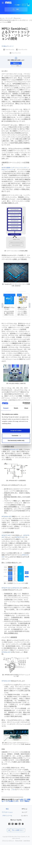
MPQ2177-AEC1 (6, 535)
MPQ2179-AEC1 (20, 537)
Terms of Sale (18, 840)
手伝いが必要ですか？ (18, 830)
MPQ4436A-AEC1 (7, 516)
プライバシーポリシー (8, 840)
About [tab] (26, 408)
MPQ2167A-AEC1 (17, 588)
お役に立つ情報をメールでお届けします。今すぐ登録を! (16, 800)
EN (15, 4)
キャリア (24, 812)
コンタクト (24, 815)
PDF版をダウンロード (8, 46)
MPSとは (24, 809)
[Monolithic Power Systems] (8, 3)
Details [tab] (16, 408)
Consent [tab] (5, 408)
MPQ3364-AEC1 (6, 652)
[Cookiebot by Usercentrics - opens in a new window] (23, 403)
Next (29, 305)
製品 (7, 809)
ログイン (24, 4)
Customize (15, 435)
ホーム (2, 18)
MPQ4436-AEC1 (14, 449)
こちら (13, 789)
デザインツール (7, 815)
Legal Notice (26, 840)
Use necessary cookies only (16, 440)
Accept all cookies (16, 430)
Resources (17, 18)
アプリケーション (7, 812)
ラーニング (9, 18)
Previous (2, 305)
